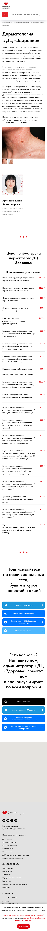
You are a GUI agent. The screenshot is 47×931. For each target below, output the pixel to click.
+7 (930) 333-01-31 (9, 897)
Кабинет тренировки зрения (12, 858)
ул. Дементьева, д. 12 (10, 903)
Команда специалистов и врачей (14, 884)
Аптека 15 (6, 875)
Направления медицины (14, 835)
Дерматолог (5, 25)
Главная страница (7, 22)
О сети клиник (7, 868)
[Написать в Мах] (15, 820)
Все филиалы (7, 871)
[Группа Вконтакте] (3, 820)
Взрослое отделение (37, 22)
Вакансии (6, 887)
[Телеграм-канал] (11, 820)
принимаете (18, 918)
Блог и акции (7, 881)
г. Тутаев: (5, 901)
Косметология (7, 848)
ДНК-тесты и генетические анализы (15, 855)
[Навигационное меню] (44, 6)
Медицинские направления (21, 22)
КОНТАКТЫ (7, 893)
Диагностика (7, 839)
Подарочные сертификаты (12, 878)
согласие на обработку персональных (23, 913)
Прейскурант (7, 852)
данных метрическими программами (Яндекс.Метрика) (23, 915)
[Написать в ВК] (7, 820)
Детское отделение (9, 842)
